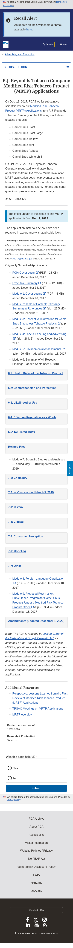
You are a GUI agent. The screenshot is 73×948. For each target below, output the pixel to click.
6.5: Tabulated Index (21, 432)
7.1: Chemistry (17, 477)
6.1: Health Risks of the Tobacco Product (35, 373)
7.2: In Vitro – (31, 492)
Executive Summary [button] (24, 283)
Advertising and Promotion (19, 54)
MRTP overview (22, 714)
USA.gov (36, 890)
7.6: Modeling (17, 551)
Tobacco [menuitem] (11, 740)
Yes (15, 768)
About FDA (36, 826)
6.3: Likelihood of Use (22, 402)
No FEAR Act (36, 858)
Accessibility (36, 834)
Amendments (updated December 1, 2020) (36, 620)
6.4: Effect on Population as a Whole (32, 417)
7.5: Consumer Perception (25, 536)
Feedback (70, 468)
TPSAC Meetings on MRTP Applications (37, 708)
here (29, 29)
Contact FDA (36, 910)
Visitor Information (36, 842)
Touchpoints (13, 799)
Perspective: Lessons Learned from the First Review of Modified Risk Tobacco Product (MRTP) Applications (39, 698)
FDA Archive (36, 818)
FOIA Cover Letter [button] (23, 272)
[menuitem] (36, 728)
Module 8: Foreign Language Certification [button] (38, 578)
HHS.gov (36, 882)
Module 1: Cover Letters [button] (27, 293)
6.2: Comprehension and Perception (32, 387)
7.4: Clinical (16, 521)
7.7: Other (14, 565)
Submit (36, 788)
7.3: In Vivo (15, 507)
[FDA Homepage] (5, 44)
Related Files (16, 446)
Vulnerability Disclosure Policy (36, 866)
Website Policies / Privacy (36, 850)
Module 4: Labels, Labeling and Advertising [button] (39, 334)
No (15, 778)
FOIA (36, 874)
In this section (15, 67)
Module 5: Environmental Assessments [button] (36, 349)
